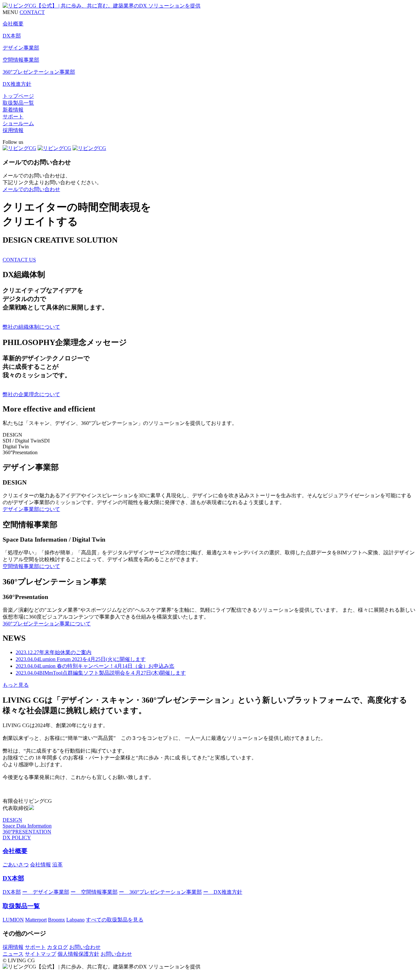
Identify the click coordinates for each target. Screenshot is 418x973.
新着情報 (13, 109)
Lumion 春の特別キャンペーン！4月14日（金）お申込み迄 (95, 666)
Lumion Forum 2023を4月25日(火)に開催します (81, 659)
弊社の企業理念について (31, 394)
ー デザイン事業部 (45, 892)
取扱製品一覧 (18, 103)
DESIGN (12, 820)
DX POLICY (17, 837)
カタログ (57, 947)
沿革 (57, 864)
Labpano (75, 919)
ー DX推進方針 (222, 892)
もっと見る (16, 685)
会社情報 (40, 864)
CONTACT (32, 12)
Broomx (56, 919)
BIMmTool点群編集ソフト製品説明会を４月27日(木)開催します (101, 673)
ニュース (13, 954)
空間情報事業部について (31, 566)
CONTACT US (19, 259)
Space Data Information (27, 826)
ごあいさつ (16, 864)
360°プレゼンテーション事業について (47, 623)
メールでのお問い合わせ (31, 189)
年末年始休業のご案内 (53, 652)
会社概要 (15, 850)
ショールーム (18, 123)
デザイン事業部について (31, 509)
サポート (13, 116)
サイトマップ (40, 954)
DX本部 (13, 878)
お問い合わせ (85, 947)
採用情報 (13, 130)
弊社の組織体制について (31, 327)
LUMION (13, 919)
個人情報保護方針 (78, 954)
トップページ (18, 96)
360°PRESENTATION (27, 831)
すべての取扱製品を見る (114, 919)
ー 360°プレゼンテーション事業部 (160, 892)
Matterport (36, 919)
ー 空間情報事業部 (94, 892)
